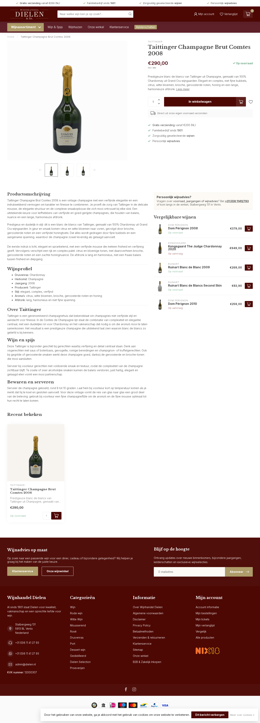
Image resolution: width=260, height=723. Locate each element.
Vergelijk (201, 631)
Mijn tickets (202, 619)
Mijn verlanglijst (205, 625)
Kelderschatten (145, 27)
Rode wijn (76, 613)
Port (72, 643)
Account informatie (207, 607)
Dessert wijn (77, 649)
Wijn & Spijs (55, 27)
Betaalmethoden (143, 631)
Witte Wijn (76, 619)
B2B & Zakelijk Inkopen (147, 661)
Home (10, 36)
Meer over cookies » (242, 714)
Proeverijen (77, 668)
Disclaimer (139, 619)
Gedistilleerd (78, 655)
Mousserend (78, 625)
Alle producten (205, 637)
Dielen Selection (80, 661)
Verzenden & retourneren (149, 637)
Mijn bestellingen (206, 613)
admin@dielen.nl (25, 664)
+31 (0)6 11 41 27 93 (27, 642)
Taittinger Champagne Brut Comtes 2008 (45, 36)
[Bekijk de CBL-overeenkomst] (207, 647)
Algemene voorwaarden (148, 613)
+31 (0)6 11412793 (237, 201)
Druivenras (77, 637)
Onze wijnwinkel (58, 571)
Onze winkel (96, 27)
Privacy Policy (142, 625)
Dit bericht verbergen (209, 714)
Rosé (73, 631)
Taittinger (155, 42)
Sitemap (138, 649)
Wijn (72, 607)
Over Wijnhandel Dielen (148, 607)
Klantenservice (119, 27)
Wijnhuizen (75, 27)
